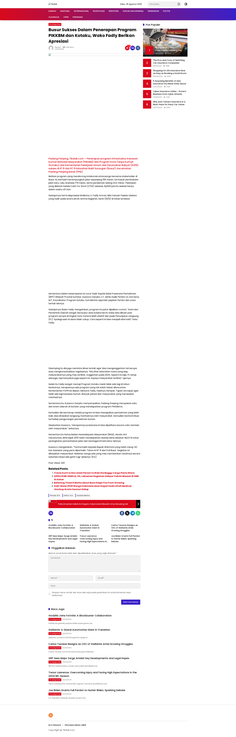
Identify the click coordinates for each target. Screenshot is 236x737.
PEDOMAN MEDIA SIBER (75, 725)
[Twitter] (127, 513)
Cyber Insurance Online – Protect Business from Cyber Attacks (169, 92)
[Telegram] (132, 513)
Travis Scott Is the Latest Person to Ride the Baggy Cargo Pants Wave (94, 472)
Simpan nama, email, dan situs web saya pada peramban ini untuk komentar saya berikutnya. (91, 594)
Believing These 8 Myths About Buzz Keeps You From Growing (89, 482)
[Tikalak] (52, 4)
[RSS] (50, 715)
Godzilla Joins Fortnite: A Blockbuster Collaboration (61, 526)
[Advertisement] (94, 136)
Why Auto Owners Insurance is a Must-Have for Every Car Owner (169, 103)
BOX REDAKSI (54, 725)
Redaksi (58, 47)
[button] (179, 4)
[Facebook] (122, 513)
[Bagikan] (138, 48)
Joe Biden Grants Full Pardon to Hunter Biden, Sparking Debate (125, 539)
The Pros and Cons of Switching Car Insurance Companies (169, 61)
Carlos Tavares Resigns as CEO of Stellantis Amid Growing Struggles (124, 528)
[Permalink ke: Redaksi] (51, 48)
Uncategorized (55, 24)
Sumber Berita (83, 495)
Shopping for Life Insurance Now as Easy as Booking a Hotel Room (169, 72)
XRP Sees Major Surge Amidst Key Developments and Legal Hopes (62, 539)
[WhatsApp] (138, 513)
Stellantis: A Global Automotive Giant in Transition (90, 528)
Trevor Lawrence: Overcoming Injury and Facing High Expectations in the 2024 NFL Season (93, 539)
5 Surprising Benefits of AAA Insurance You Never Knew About (169, 82)
